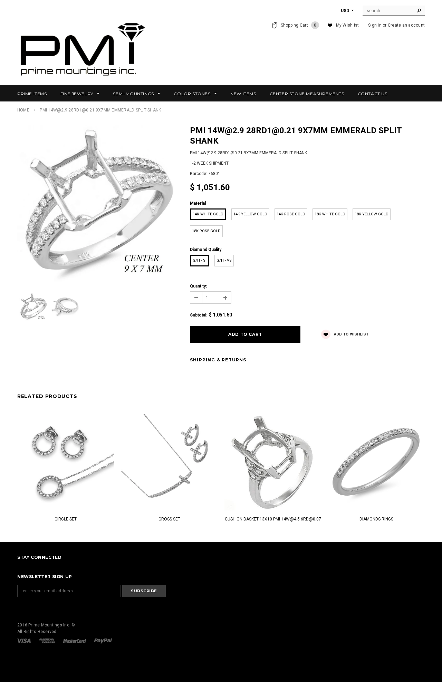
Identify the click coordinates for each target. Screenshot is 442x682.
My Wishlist (347, 25)
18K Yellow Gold (371, 214)
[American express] (47, 640)
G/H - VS (224, 260)
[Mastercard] (75, 640)
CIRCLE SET (66, 519)
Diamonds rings (376, 519)
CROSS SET (169, 519)
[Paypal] (103, 640)
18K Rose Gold (206, 231)
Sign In (375, 25)
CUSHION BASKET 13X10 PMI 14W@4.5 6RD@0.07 (273, 519)
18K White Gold (330, 214)
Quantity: (198, 286)
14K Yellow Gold (250, 214)
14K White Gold (208, 214)
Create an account (406, 25)
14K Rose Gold (291, 214)
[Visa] (24, 640)
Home (23, 110)
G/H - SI (199, 260)
